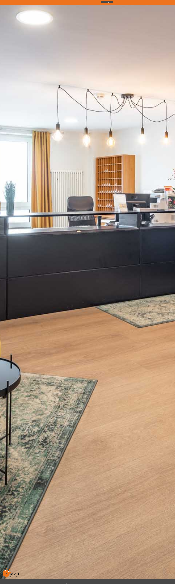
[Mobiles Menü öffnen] (61, 2)
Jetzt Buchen (107, 2)
